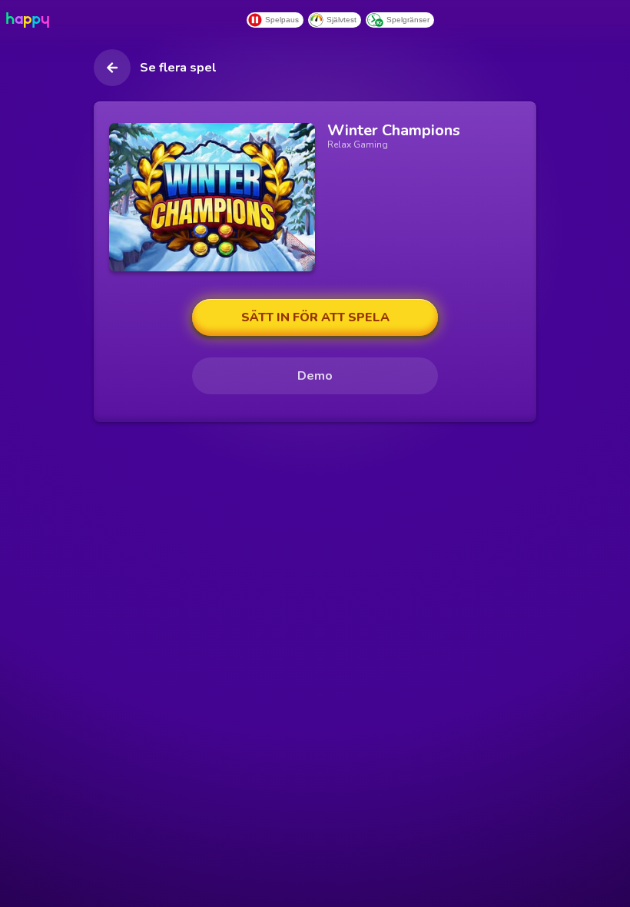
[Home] (31, 20)
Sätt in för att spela (315, 317)
